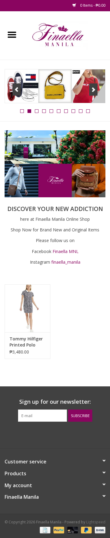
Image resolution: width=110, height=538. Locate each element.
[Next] (93, 89)
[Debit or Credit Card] (72, 529)
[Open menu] (12, 34)
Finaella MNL (66, 251)
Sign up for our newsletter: (55, 402)
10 (88, 111)
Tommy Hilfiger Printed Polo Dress (26, 342)
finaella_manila (65, 262)
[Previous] (17, 89)
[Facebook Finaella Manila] (49, 434)
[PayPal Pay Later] (86, 529)
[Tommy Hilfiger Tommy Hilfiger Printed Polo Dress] (27, 308)
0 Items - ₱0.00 (92, 5)
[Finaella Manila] (67, 35)
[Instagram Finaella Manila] (60, 434)
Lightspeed (95, 522)
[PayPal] (58, 529)
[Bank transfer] (99, 529)
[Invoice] (44, 529)
